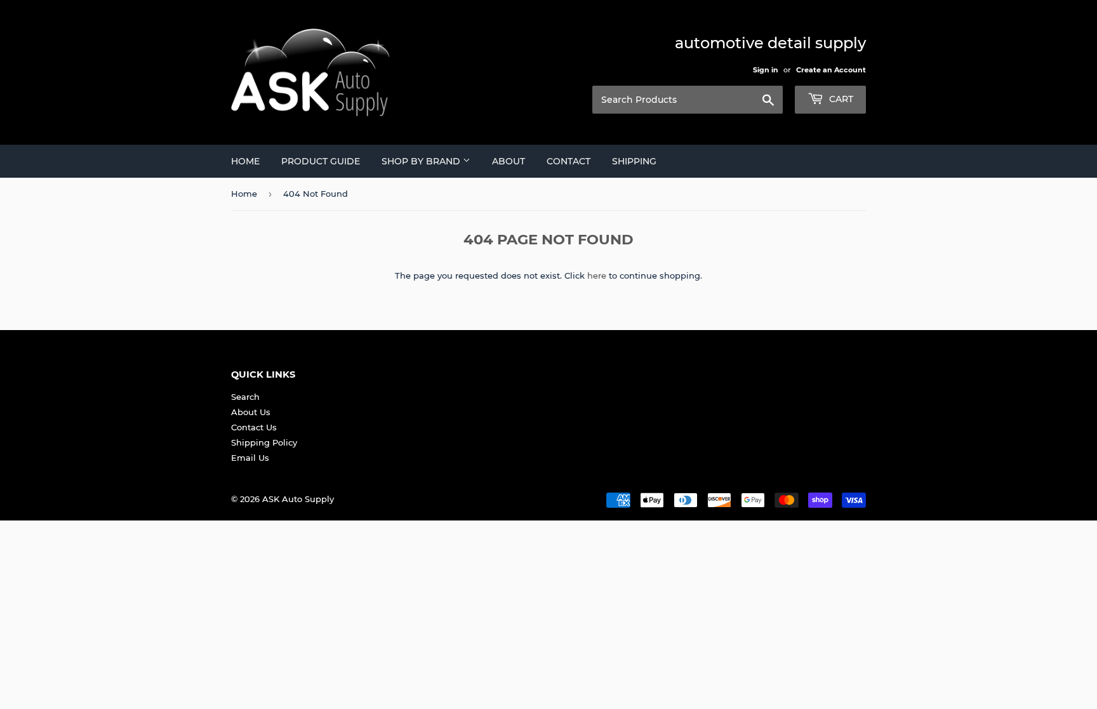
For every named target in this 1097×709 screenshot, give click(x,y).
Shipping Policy (264, 442)
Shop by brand (422, 161)
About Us (250, 412)
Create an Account (831, 69)
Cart (840, 99)
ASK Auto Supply (298, 499)
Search (245, 397)
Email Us (250, 458)
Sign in (765, 69)
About (508, 161)
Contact (568, 161)
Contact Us (254, 427)
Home (245, 161)
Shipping (634, 161)
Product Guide (320, 161)
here (596, 275)
